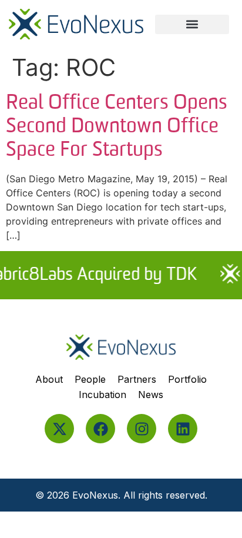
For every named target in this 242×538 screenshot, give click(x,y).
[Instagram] (141, 428)
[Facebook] (100, 428)
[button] (192, 24)
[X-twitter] (59, 428)
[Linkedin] (182, 428)
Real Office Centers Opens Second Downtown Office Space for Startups (116, 127)
